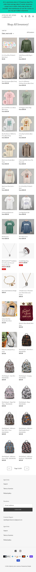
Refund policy (7, 493)
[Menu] (33, 16)
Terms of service (8, 488)
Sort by (4, 30)
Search (5, 484)
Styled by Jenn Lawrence (9, 16)
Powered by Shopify (26, 566)
